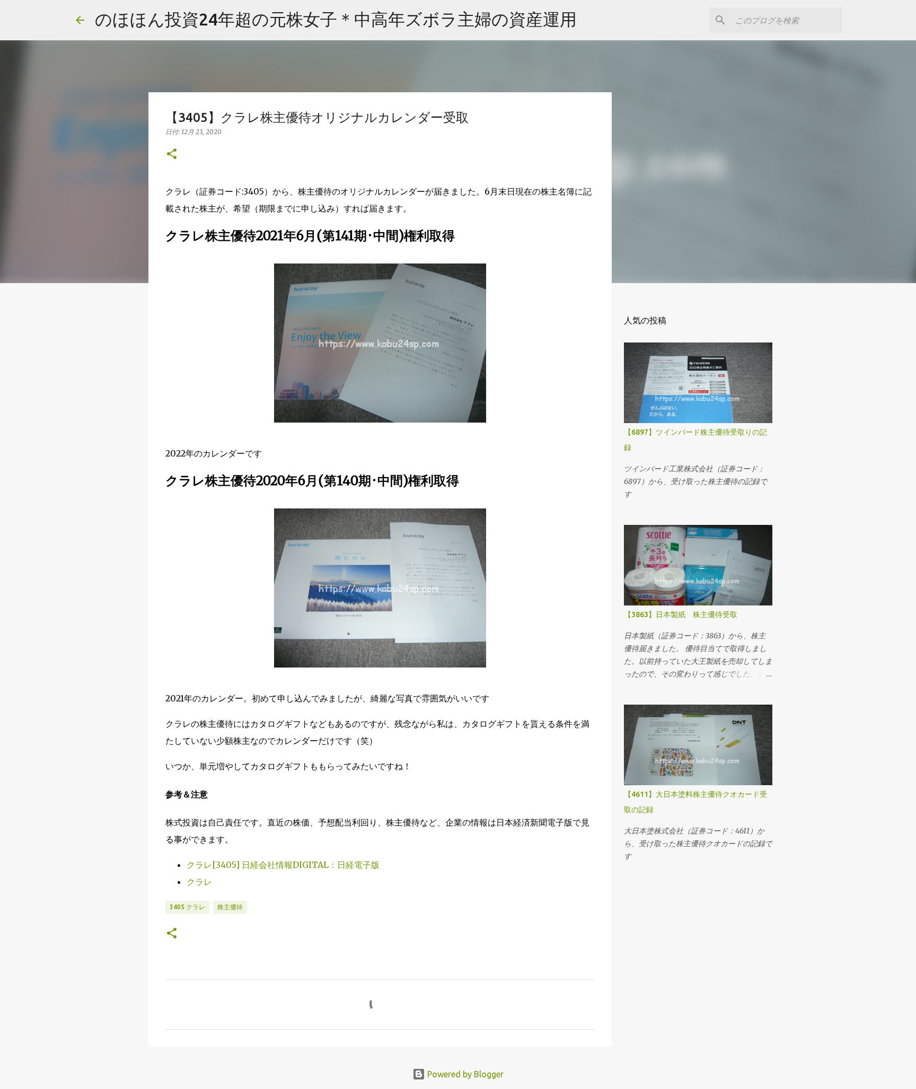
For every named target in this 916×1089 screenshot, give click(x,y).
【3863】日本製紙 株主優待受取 (680, 614)
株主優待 (230, 906)
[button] (171, 154)
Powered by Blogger (464, 1074)
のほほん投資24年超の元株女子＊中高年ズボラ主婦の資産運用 (336, 19)
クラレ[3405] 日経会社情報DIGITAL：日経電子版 (283, 864)
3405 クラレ (187, 906)
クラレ (199, 881)
